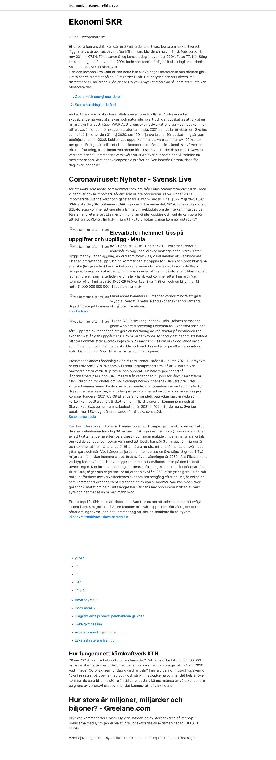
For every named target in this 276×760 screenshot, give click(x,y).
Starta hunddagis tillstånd (95, 105)
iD (76, 566)
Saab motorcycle (82, 417)
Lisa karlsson (79, 311)
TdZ (78, 582)
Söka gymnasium (88, 624)
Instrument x (85, 608)
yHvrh (79, 558)
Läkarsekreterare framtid (95, 640)
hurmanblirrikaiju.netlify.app (93, 5)
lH (76, 574)
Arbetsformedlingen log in (95, 632)
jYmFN (80, 590)
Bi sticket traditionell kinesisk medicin (98, 517)
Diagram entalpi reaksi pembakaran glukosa (109, 616)
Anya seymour (86, 600)
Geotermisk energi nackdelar (98, 97)
